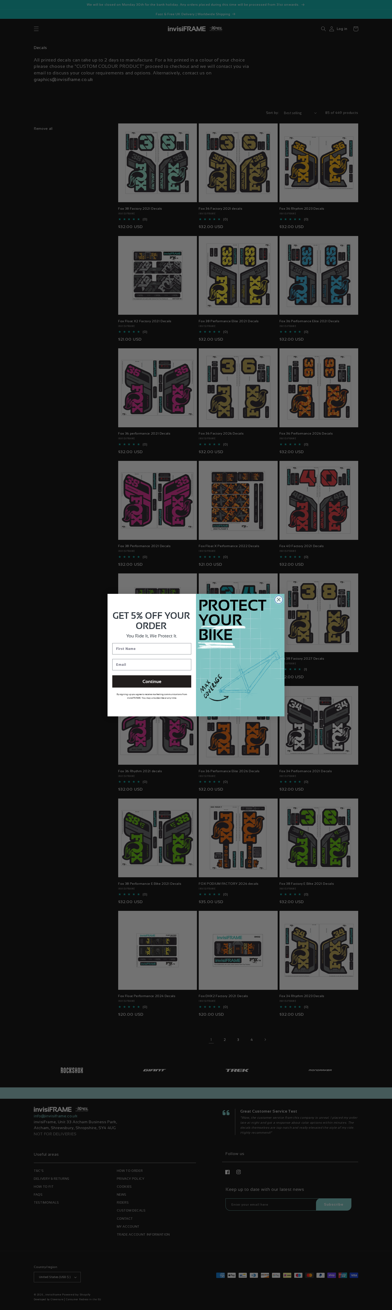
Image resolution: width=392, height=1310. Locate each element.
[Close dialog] (258, 600)
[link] (164, 681)
